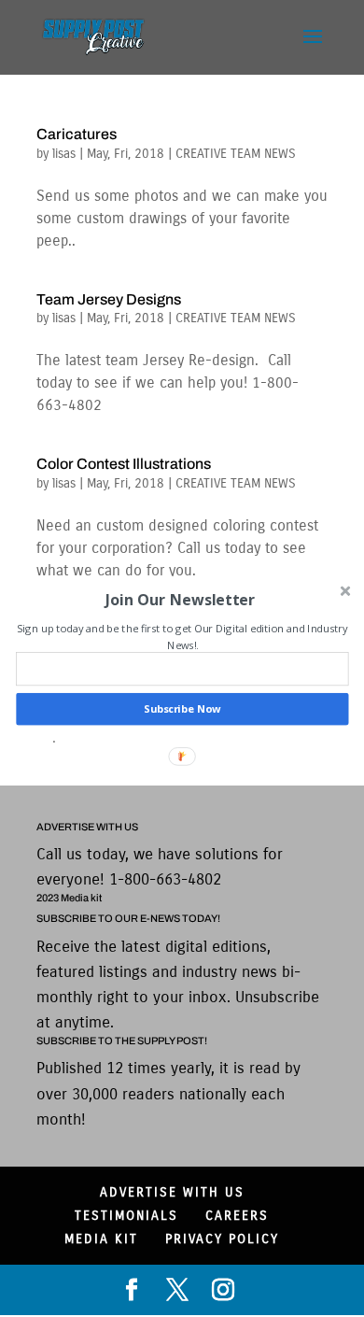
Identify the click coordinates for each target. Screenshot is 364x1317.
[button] (180, 599)
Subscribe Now (182, 709)
